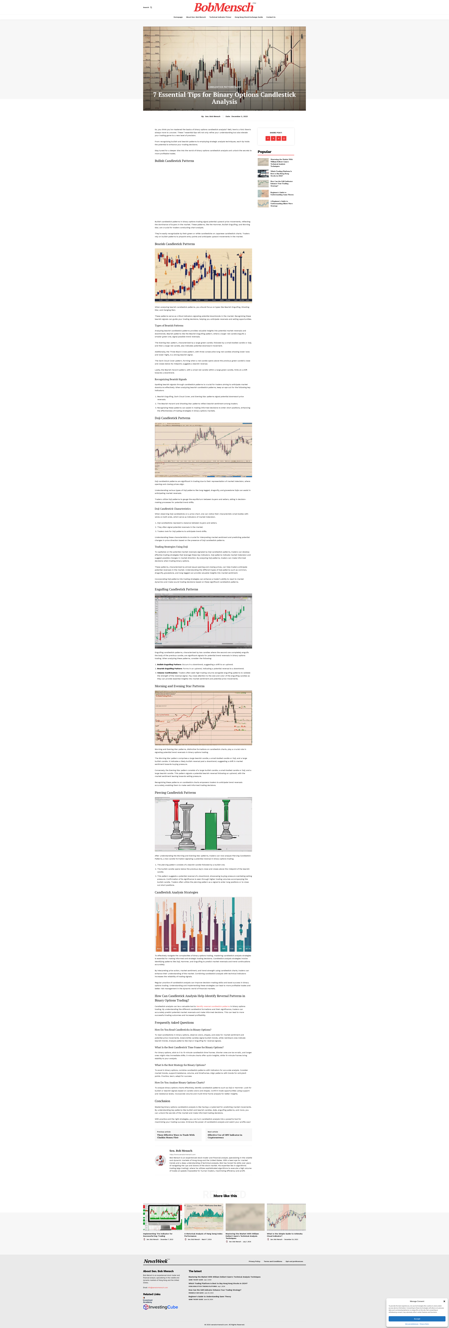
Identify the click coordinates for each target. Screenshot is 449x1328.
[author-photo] (144, 1239)
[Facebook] (268, 138)
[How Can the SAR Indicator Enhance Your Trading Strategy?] (263, 183)
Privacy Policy (424, 1324)
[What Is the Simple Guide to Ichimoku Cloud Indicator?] (286, 1217)
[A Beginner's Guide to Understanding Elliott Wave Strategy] (263, 203)
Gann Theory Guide (196, 1280)
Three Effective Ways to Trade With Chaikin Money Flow (176, 1136)
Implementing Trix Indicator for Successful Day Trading (157, 1235)
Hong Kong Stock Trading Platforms (203, 1286)
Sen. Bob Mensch (212, 116)
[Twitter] (273, 138)
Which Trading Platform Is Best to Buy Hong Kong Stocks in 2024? (281, 173)
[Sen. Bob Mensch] (160, 1160)
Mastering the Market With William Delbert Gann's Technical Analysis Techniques (282, 162)
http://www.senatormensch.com (182, 1154)
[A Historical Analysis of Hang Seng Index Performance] (203, 1217)
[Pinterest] (278, 138)
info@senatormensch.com (158, 1287)
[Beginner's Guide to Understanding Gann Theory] (263, 193)
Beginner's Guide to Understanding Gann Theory (282, 193)
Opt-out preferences (411, 1324)
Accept (417, 1319)
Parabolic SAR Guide (196, 1293)
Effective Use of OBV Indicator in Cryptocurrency (225, 1136)
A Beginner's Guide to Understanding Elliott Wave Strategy (282, 203)
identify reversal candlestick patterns (213, 1006)
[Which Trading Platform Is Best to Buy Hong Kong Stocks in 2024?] (263, 173)
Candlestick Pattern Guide (224, 87)
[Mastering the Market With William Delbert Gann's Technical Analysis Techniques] (263, 162)
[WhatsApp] (284, 138)
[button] (444, 1301)
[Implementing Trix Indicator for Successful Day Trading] (162, 1217)
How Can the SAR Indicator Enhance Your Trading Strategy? (282, 183)
